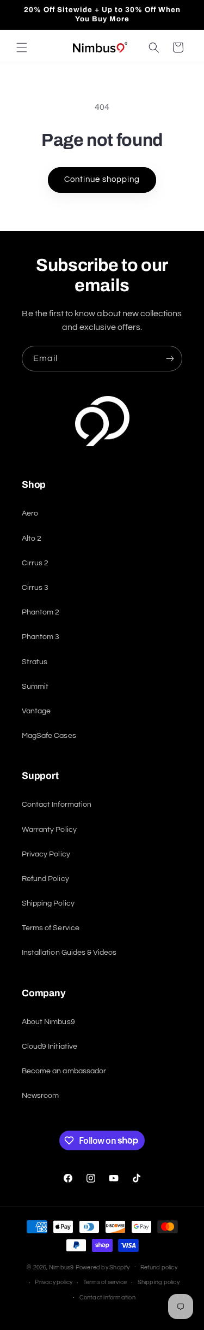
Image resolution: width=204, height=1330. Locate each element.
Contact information (107, 1297)
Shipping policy (159, 1282)
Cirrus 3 (35, 588)
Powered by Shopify (103, 1267)
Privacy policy (53, 1282)
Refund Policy (45, 879)
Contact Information (56, 804)
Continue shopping (102, 179)
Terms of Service (50, 928)
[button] (22, 48)
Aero (30, 513)
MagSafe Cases (49, 736)
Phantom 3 (40, 637)
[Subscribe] (170, 358)
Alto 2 (31, 538)
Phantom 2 (40, 612)
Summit (35, 686)
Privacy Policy (46, 854)
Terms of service (105, 1282)
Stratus (34, 662)
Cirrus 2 (35, 563)
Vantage (36, 711)
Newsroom (40, 1096)
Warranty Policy (49, 830)
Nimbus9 (61, 1267)
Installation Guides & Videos (69, 952)
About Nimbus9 (48, 1022)
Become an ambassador (64, 1071)
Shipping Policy (48, 903)
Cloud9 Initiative (49, 1046)
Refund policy (158, 1267)
